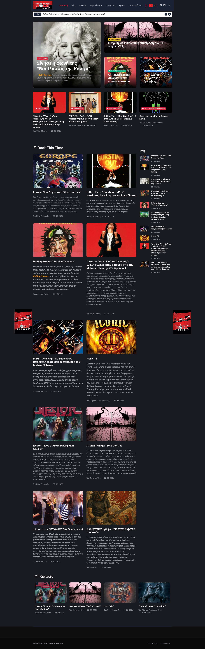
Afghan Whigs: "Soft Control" (104, 445)
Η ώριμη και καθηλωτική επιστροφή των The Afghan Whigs (136, 44)
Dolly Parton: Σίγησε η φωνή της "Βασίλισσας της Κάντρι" (160, 181)
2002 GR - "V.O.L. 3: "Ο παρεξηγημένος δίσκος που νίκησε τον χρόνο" (84, 118)
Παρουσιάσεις (135, 5)
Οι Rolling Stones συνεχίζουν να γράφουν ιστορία (119, 78)
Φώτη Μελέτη (41, 131)
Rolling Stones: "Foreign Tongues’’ (54, 261)
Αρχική (64, 5)
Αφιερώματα (96, 5)
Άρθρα (122, 5)
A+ (155, 5)
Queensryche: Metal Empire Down (153, 117)
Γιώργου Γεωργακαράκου (100, 401)
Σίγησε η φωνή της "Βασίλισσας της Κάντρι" (63, 66)
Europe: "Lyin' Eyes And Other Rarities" (57, 192)
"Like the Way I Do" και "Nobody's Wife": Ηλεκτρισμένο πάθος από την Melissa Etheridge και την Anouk (49, 121)
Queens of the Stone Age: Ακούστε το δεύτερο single (160, 193)
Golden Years (43, 108)
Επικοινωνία (165, 643)
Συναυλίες (110, 5)
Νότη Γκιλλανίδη (42, 216)
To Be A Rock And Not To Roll (154, 108)
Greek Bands (78, 108)
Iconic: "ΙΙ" (92, 358)
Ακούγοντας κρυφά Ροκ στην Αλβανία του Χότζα (110, 530)
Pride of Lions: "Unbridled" (152, 606)
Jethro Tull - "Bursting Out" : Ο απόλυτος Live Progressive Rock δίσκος (120, 118)
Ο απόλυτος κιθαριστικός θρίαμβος (152, 78)
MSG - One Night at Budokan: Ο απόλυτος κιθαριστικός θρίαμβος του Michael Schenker (56, 362)
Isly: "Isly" (109, 606)
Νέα (73, 5)
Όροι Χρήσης (153, 643)
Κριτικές (82, 5)
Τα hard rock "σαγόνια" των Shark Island (58, 529)
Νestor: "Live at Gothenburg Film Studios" (53, 447)
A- (147, 5)
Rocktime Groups (115, 108)
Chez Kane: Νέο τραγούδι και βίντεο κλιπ (161, 227)
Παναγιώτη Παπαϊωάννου (153, 123)
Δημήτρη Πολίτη (42, 294)
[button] (169, 5)
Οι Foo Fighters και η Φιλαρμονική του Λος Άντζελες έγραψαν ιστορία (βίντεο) (74, 14)
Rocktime (93, 568)
